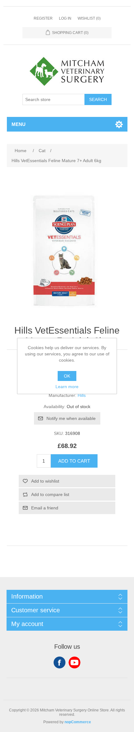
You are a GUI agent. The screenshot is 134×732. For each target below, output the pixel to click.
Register (43, 18)
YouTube (74, 662)
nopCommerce (78, 722)
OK (67, 375)
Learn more (67, 386)
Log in (65, 18)
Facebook (59, 662)
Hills (82, 395)
